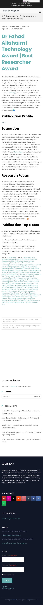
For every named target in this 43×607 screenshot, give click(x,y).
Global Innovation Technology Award (28, 270)
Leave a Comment (17, 29)
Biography (12, 257)
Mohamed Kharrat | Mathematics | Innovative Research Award (21, 440)
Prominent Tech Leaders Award (18, 285)
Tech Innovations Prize (15, 291)
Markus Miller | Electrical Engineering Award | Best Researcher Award (21, 326)
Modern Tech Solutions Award (28, 282)
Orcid (3, 122)
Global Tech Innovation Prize (12, 272)
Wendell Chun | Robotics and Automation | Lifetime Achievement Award (20, 426)
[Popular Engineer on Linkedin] (38, 498)
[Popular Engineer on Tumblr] (28, 498)
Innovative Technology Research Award (15, 278)
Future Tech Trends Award (24, 269)
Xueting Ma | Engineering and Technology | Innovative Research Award (21, 412)
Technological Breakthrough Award (28, 295)
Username (9, 555)
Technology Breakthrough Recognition (21, 299)
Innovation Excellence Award (24, 276)
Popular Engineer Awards (11, 519)
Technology (18, 152)
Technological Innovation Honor (13, 297)
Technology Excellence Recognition (14, 300)
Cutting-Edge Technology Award (18, 267)
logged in (14, 386)
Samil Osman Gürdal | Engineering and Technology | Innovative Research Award (20, 419)
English (27, 1)
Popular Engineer (11, 10)
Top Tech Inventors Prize (15, 302)
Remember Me (8, 575)
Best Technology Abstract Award (22, 261)
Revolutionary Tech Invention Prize (26, 287)
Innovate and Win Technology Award (19, 274)
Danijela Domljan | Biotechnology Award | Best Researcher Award (20, 320)
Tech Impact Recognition (10, 289)
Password (9, 565)
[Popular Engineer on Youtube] (4, 498)
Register (4, 587)
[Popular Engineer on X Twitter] (13, 498)
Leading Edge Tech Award (24, 280)
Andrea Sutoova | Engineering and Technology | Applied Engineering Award (21, 433)
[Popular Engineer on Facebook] (33, 498)
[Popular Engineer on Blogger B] (18, 498)
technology (11, 93)
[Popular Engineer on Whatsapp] (4, 503)
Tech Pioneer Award (18, 293)
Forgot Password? (8, 588)
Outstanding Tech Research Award (14, 284)
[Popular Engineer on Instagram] (8, 498)
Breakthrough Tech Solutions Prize (14, 263)
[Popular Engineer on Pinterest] (23, 498)
